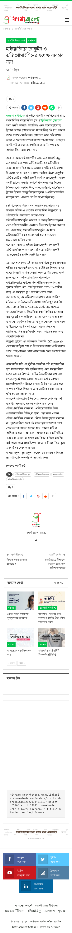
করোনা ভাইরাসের (15, 116)
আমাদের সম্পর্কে (23, 906)
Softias (32, 927)
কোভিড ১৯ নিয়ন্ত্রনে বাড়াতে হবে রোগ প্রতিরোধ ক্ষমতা (55, 564)
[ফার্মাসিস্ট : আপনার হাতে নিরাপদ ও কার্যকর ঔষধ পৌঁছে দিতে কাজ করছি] (51, 600)
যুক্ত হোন (63, 911)
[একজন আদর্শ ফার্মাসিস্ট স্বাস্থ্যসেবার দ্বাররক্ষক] (20, 600)
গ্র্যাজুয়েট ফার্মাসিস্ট (48, 608)
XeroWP (55, 927)
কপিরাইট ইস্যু (34, 911)
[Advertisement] (36, 740)
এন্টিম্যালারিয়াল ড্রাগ (42, 474)
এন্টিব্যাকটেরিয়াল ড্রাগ (22, 474)
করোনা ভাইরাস (58, 474)
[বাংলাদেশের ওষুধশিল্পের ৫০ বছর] (20, 637)
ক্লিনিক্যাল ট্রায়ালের (51, 120)
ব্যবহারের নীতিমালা (14, 911)
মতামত (31, 41)
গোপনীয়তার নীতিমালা (46, 906)
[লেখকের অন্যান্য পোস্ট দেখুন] (36, 519)
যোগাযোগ (50, 911)
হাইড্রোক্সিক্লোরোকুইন (15, 479)
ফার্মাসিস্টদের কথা (16, 41)
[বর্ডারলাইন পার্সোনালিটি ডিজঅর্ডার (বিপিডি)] (51, 637)
